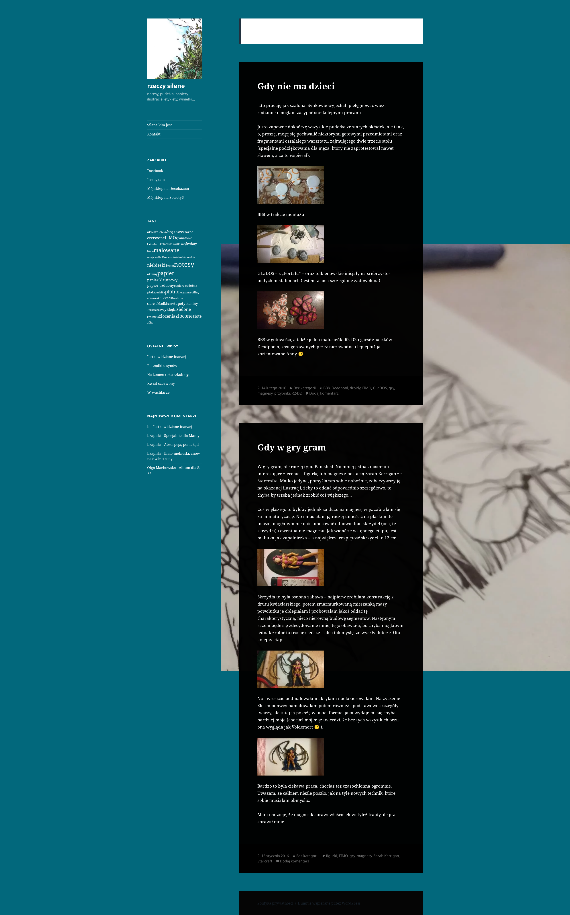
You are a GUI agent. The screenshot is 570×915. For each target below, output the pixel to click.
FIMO (170, 238)
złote (197, 316)
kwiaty (191, 243)
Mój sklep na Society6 (165, 197)
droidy (355, 387)
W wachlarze (158, 392)
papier (165, 273)
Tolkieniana (154, 309)
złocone (184, 316)
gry (391, 387)
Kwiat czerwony (161, 383)
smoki (168, 298)
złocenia (167, 316)
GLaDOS (380, 387)
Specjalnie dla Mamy (182, 435)
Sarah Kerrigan (386, 855)
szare (170, 304)
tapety (179, 303)
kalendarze (153, 244)
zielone (183, 309)
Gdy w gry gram (291, 447)
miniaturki (178, 257)
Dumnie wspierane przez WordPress (329, 903)
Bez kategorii (305, 387)
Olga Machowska (161, 467)
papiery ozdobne (185, 286)
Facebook (155, 170)
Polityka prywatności (275, 903)
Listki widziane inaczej (166, 356)
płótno (172, 292)
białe (164, 232)
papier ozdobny (160, 285)
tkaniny (191, 303)
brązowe (175, 231)
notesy (184, 264)
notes (171, 265)
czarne (188, 232)
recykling (184, 292)
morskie (190, 257)
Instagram (156, 179)
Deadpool (340, 387)
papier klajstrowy (162, 280)
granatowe (184, 238)
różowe (152, 298)
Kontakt (154, 134)
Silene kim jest (159, 125)
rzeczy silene (166, 86)
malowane (166, 250)
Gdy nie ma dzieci (296, 86)
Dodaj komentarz (324, 393)
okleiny (152, 274)
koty (183, 244)
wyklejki (168, 309)
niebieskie (157, 265)
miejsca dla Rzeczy (159, 257)
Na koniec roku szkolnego (168, 374)
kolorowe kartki (170, 244)
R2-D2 (297, 393)
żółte (150, 322)
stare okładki (157, 303)
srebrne (178, 298)
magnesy (265, 393)
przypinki (282, 393)
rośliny (194, 292)
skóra (160, 298)
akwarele (154, 232)
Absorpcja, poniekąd (181, 444)
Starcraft (264, 861)
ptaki (151, 292)
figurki (331, 855)
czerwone (156, 237)
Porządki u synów (162, 365)
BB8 (326, 387)
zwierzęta (153, 316)
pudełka (160, 292)
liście (150, 251)
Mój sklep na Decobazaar (168, 188)
